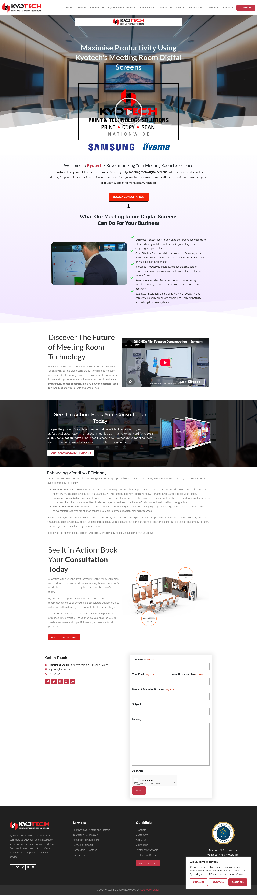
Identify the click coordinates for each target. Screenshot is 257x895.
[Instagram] (60, 681)
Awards (180, 7)
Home (69, 7)
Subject (136, 704)
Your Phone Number (188, 674)
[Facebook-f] (48, 681)
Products (164, 7)
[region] (218, 873)
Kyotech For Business (120, 7)
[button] (128, 111)
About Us (228, 7)
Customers (212, 7)
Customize (198, 882)
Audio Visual (147, 7)
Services (194, 7)
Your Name (143, 659)
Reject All (218, 882)
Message (137, 719)
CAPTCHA (138, 771)
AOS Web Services (150, 889)
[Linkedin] (66, 681)
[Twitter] (54, 681)
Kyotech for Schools (89, 7)
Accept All (238, 882)
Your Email (143, 674)
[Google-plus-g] (72, 681)
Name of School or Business (153, 689)
